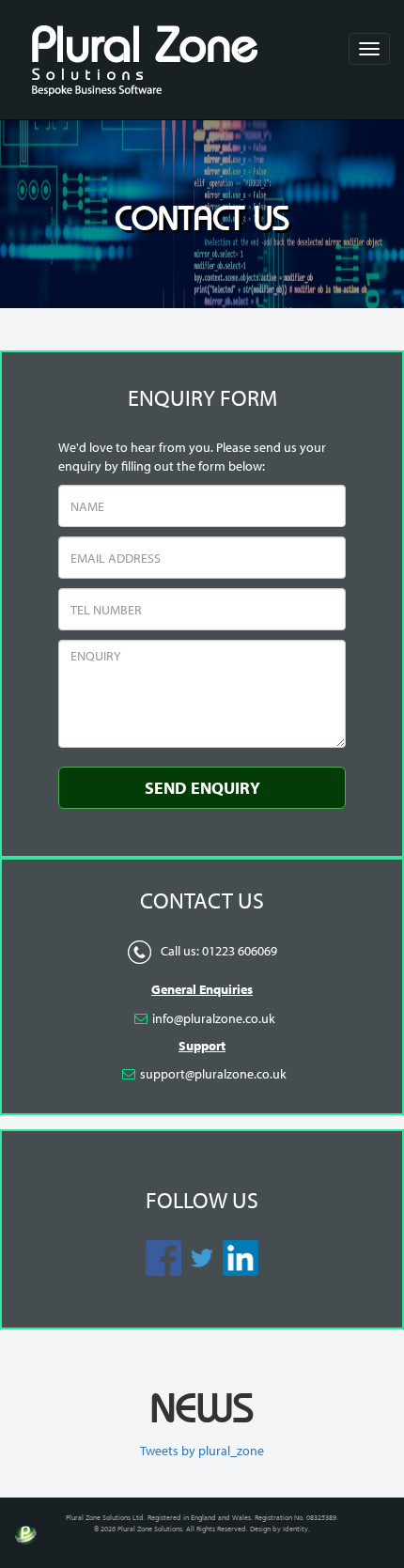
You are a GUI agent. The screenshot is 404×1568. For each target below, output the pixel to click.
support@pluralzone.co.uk (213, 1073)
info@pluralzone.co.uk (213, 1018)
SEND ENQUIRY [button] (202, 788)
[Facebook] (141, 1018)
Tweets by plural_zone (202, 1450)
